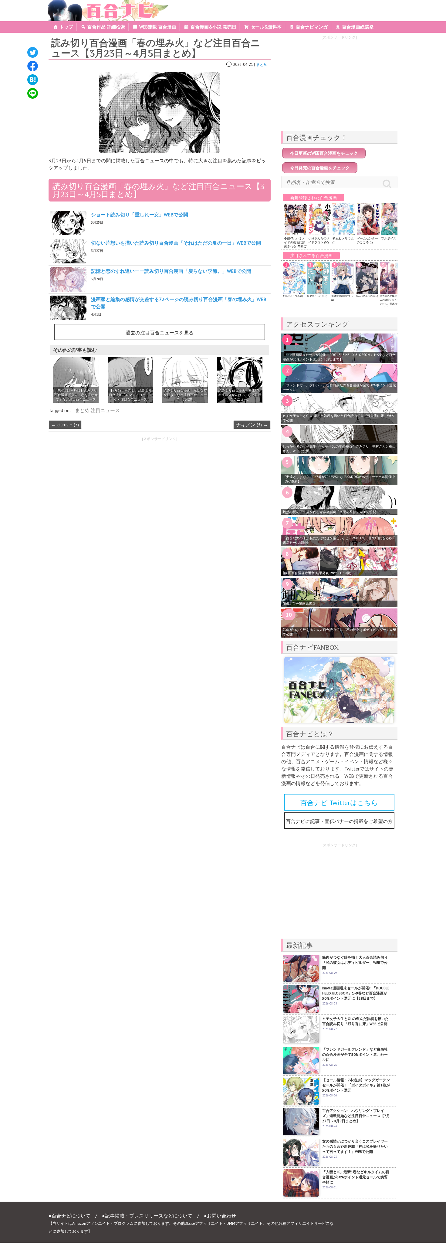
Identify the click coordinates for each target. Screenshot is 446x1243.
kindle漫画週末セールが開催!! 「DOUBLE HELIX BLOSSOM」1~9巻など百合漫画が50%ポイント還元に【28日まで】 (339, 357)
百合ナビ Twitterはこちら (339, 802)
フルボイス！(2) (391, 238)
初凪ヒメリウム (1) (293, 295)
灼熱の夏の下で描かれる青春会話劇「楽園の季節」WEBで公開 (329, 512)
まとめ (262, 64)
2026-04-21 (243, 64)
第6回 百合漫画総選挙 (299, 603)
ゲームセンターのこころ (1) (367, 240)
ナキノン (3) (252, 425)
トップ (66, 27)
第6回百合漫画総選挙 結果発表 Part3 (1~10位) (317, 573)
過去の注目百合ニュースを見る (160, 333)
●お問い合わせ (220, 1216)
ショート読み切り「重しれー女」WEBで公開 (139, 215)
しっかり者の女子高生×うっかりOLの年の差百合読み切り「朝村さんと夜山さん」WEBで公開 (339, 448)
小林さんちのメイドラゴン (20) (318, 240)
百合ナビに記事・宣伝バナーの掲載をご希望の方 (339, 821)
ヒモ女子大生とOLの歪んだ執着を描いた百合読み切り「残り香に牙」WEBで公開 (338, 418)
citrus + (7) (65, 425)
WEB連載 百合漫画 (157, 27)
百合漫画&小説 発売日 (213, 27)
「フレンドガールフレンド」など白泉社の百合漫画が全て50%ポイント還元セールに (339, 387)
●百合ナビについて (69, 1216)
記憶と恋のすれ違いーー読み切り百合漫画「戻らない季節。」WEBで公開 (171, 271)
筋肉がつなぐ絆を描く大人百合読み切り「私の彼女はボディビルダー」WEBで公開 (339, 632)
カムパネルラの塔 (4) (367, 295)
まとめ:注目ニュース (97, 410)
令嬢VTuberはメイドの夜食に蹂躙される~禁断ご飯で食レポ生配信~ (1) (295, 246)
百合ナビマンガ (312, 27)
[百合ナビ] (105, 4)
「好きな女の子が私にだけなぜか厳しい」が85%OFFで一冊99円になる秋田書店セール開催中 (339, 540)
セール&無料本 (266, 27)
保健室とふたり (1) (317, 295)
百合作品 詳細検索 (106, 27)
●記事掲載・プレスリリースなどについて (147, 1216)
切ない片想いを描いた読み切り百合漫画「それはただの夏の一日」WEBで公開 (176, 243)
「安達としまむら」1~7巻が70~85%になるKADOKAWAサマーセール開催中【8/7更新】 (339, 479)
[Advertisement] (101, 486)
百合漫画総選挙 (358, 27)
